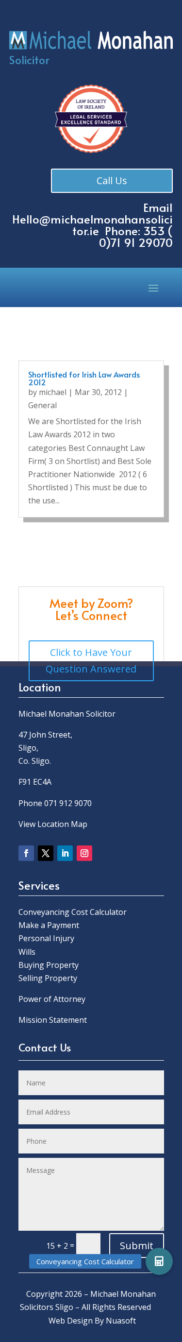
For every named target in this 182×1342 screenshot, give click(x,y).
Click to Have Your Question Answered (91, 660)
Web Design (71, 1320)
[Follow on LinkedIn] (65, 853)
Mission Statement (53, 1020)
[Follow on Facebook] (26, 853)
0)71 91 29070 (136, 242)
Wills (26, 951)
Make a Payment (48, 925)
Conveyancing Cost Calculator (72, 912)
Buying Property (48, 965)
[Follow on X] (45, 853)
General (42, 405)
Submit (136, 1245)
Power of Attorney (51, 999)
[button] (159, 1261)
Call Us (112, 180)
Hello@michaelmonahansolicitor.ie (92, 225)
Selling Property (47, 978)
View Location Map (52, 824)
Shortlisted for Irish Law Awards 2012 (84, 378)
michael (52, 392)
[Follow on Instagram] (84, 853)
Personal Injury (46, 938)
